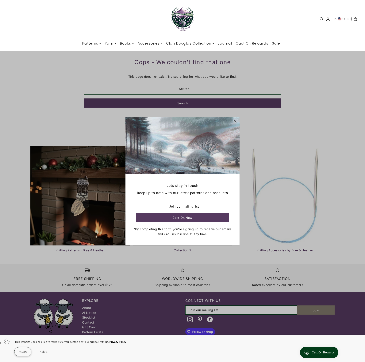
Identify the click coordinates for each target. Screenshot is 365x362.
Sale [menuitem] (276, 43)
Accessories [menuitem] (148, 43)
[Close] (235, 121)
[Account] (328, 19)
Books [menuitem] (125, 43)
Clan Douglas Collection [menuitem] (188, 43)
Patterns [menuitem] (90, 43)
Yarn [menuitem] (109, 43)
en (334, 19)
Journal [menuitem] (225, 43)
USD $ (347, 19)
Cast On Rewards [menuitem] (252, 43)
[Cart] (355, 19)
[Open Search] (321, 19)
